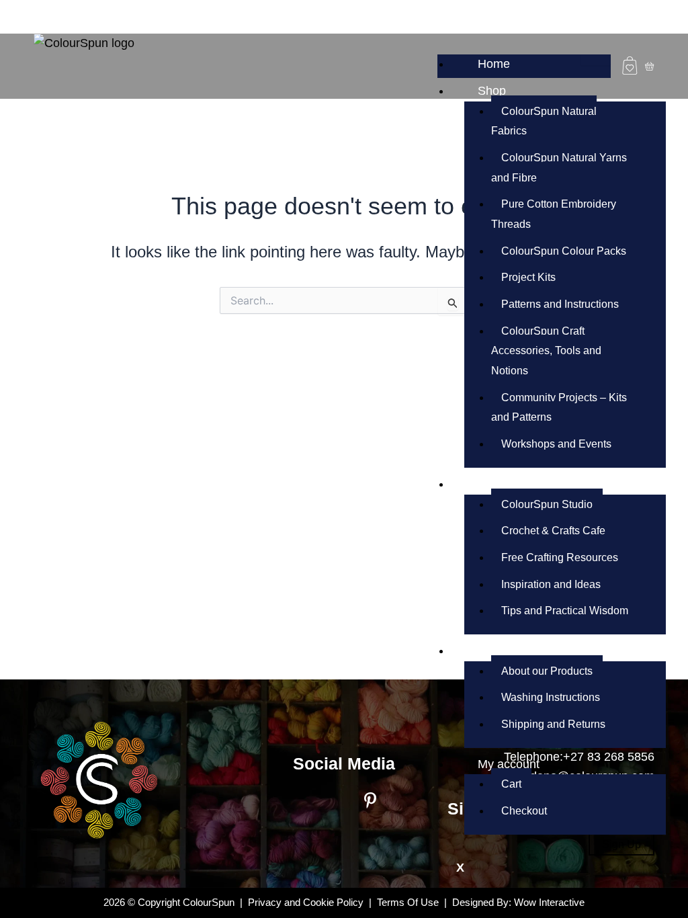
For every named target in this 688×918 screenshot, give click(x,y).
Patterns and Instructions (560, 304)
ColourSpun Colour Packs (563, 251)
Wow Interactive (549, 902)
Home (494, 64)
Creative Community (532, 484)
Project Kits (528, 277)
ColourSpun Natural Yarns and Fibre (559, 167)
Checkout (524, 811)
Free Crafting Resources (559, 557)
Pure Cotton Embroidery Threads (553, 214)
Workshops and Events (556, 444)
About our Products (547, 671)
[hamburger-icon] (595, 59)
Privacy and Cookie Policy (305, 902)
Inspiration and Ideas (551, 584)
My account (509, 764)
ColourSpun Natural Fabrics (544, 121)
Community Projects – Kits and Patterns (559, 407)
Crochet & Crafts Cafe (553, 530)
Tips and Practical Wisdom (564, 610)
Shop (492, 90)
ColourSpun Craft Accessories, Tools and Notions (546, 350)
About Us (502, 650)
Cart (511, 784)
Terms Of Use (409, 902)
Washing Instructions (550, 697)
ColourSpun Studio (547, 504)
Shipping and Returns (553, 724)
